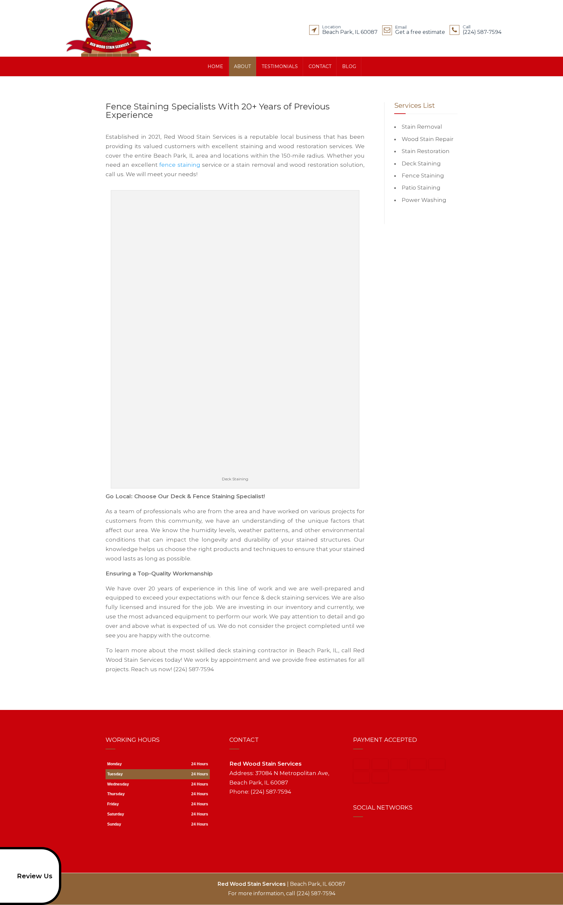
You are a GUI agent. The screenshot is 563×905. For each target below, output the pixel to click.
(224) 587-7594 (482, 31)
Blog (349, 66)
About (242, 66)
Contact (320, 66)
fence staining (179, 165)
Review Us (34, 876)
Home (215, 66)
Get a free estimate (420, 31)
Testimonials (280, 66)
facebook (358, 832)
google (371, 832)
